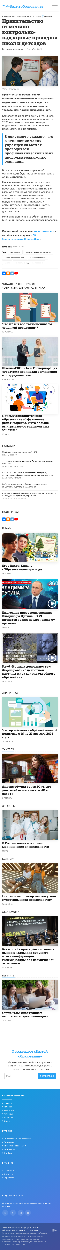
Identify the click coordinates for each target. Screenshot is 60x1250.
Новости (8, 1103)
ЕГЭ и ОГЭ (12, 454)
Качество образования (25, 486)
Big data (8, 1152)
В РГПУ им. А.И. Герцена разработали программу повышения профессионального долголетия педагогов (27, 473)
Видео (7, 1120)
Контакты (8, 1173)
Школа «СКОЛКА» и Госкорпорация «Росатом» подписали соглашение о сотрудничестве (29, 371)
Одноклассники (12, 239)
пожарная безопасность (15, 257)
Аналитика (9, 1110)
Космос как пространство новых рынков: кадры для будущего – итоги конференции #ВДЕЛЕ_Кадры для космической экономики (28, 956)
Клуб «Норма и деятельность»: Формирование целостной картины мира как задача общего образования (28, 672)
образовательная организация (38, 252)
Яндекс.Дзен (32, 239)
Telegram (18, 246)
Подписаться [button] (47, 1076)
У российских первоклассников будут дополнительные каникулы (27, 462)
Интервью (8, 1113)
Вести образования (12, 49)
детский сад (15, 252)
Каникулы (18, 466)
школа (7, 262)
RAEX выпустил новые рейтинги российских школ (25, 483)
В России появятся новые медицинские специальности (25, 844)
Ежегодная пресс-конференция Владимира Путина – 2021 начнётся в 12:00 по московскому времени (28, 618)
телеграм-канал (44, 231)
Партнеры (9, 1177)
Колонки (8, 1106)
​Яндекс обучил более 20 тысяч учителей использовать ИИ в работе (26, 790)
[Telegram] (12, 273)
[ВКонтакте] (4, 273)
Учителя (17, 477)
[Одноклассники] (8, 273)
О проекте (9, 1170)
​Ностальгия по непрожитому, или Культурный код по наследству (29, 897)
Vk (34, 235)
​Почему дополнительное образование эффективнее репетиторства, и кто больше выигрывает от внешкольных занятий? (25, 423)
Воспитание (20, 498)
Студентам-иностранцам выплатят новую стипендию (25, 1014)
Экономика (9, 1142)
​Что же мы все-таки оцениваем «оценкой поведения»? (27, 325)
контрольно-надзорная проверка (29, 262)
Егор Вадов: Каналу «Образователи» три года (22, 567)
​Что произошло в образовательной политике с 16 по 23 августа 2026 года (30, 733)
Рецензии (8, 1117)
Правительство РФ (38, 257)
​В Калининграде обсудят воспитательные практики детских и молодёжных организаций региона (29, 494)
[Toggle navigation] (55, 6)
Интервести (9, 1149)
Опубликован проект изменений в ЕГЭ (19, 451)
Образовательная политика (21, 16)
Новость (48, 16)
